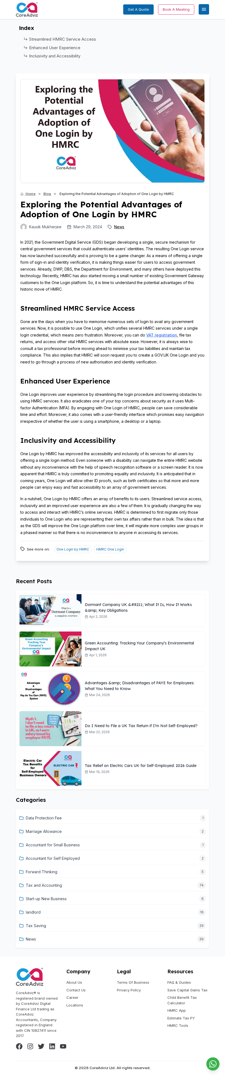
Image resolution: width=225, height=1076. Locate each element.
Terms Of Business (133, 982)
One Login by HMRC (73, 549)
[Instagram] (30, 1046)
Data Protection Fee (44, 818)
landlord (33, 912)
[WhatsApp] (213, 1064)
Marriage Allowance (44, 831)
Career (72, 997)
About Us (74, 982)
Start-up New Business (46, 898)
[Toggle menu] (204, 9)
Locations (74, 1005)
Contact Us (76, 990)
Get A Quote (138, 9)
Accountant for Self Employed (53, 858)
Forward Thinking (41, 871)
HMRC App (176, 1010)
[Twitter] (41, 1046)
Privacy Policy (129, 990)
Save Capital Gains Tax (187, 990)
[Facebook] (19, 1046)
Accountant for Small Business (53, 845)
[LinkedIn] (52, 1046)
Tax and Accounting (44, 885)
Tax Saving (36, 925)
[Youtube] (63, 1046)
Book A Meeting (176, 9)
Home (30, 194)
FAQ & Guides (179, 982)
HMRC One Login (110, 549)
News (119, 226)
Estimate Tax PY (181, 1018)
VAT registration (161, 335)
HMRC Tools (177, 1025)
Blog (47, 194)
